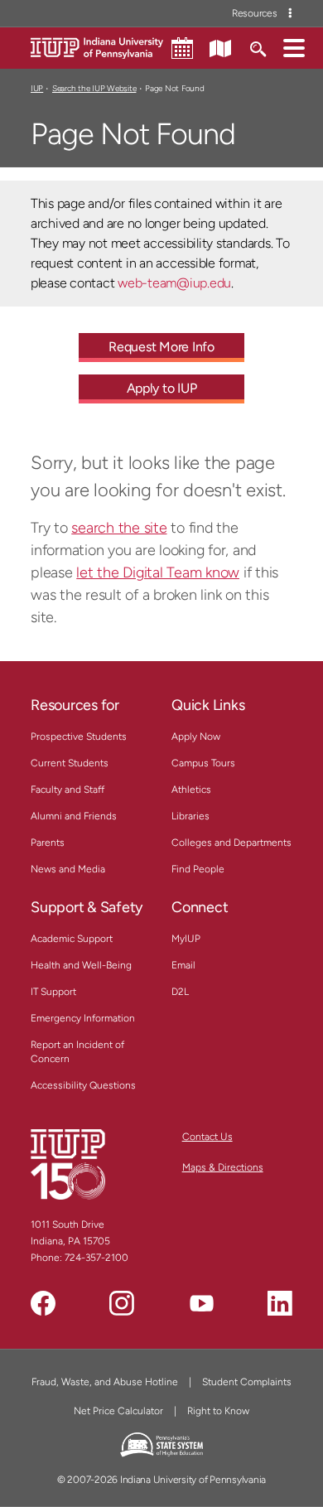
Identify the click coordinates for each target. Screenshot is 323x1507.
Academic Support (72, 938)
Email (183, 965)
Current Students (69, 763)
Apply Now (195, 736)
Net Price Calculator (118, 1411)
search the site (118, 528)
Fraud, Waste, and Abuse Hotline (104, 1382)
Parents (48, 842)
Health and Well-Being (81, 965)
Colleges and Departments (231, 842)
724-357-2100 (96, 1257)
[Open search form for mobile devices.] (257, 47)
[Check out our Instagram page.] (121, 1303)
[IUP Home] (97, 47)
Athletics (191, 789)
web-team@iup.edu (174, 283)
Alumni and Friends (74, 816)
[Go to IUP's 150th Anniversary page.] (68, 1164)
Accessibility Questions (83, 1085)
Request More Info (161, 347)
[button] (294, 47)
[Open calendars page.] (182, 48)
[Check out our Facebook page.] (43, 1303)
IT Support (53, 991)
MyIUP (185, 938)
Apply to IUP (162, 388)
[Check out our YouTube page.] (201, 1303)
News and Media (68, 869)
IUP (37, 88)
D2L (180, 991)
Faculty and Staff (67, 789)
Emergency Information (83, 1018)
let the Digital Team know (157, 572)
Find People (197, 869)
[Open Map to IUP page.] (220, 47)
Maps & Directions (222, 1167)
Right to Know (218, 1411)
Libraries (190, 816)
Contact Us (207, 1136)
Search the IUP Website (94, 88)
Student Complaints (247, 1382)
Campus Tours (203, 763)
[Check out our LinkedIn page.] (280, 1303)
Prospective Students (79, 736)
